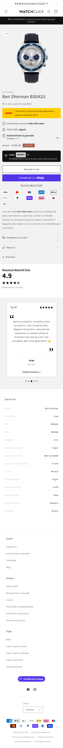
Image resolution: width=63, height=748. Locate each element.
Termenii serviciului (15, 620)
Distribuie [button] (10, 257)
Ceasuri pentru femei (16, 646)
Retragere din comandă (17, 593)
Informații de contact (42, 741)
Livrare (9, 600)
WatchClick (23, 732)
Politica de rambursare (17, 613)
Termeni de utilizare (46, 737)
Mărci (8, 639)
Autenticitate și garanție (18, 553)
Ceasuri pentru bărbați (17, 653)
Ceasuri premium (14, 660)
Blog (8, 567)
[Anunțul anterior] (5, 3)
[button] (6, 11)
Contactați (11, 560)
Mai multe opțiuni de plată (31, 185)
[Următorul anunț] (57, 3)
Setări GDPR (12, 586)
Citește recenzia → (31, 371)
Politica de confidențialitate (19, 606)
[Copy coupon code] (28, 155)
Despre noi (11, 546)
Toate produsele (14, 666)
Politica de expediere (23, 741)
